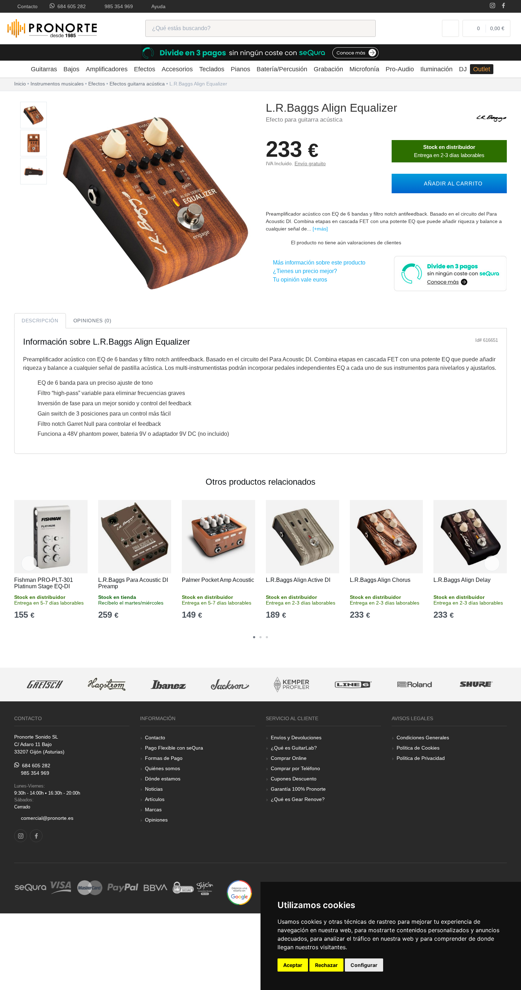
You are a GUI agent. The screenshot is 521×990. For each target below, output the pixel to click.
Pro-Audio (400, 69)
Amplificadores (107, 69)
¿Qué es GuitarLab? (294, 748)
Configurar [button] (364, 965)
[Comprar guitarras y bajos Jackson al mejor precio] (230, 684)
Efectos (144, 69)
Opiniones (156, 820)
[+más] (320, 229)
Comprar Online (289, 758)
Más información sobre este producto (317, 263)
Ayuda (157, 6)
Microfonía (364, 69)
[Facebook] (503, 6)
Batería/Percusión (282, 69)
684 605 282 (70, 6)
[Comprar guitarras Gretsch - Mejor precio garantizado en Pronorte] (45, 684)
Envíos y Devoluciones (296, 737)
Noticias (154, 789)
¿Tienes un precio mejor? (303, 271)
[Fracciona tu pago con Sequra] (450, 273)
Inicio (20, 84)
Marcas (153, 809)
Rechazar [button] (326, 965)
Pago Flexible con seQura (174, 748)
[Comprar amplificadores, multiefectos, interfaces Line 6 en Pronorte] (353, 684)
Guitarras (44, 69)
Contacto (26, 6)
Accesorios (177, 69)
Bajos (71, 69)
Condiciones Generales (423, 737)
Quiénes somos (162, 768)
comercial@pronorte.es (47, 818)
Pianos (240, 69)
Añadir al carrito (451, 183)
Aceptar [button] (292, 965)
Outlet (481, 69)
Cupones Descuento (293, 779)
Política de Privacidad (421, 758)
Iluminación (436, 69)
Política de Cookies (418, 748)
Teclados (211, 69)
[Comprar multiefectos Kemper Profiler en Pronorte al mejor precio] (292, 684)
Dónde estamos (162, 779)
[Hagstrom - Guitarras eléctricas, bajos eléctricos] (107, 684)
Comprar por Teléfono (295, 768)
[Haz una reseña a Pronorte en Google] (239, 892)
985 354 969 (117, 6)
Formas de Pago (164, 758)
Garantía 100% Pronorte (298, 789)
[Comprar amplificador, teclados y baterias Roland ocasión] (415, 684)
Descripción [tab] (40, 320)
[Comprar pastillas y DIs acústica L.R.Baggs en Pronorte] (492, 117)
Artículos (154, 799)
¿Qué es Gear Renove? (298, 799)
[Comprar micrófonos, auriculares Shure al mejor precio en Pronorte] (476, 684)
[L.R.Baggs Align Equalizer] (33, 115)
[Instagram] (492, 6)
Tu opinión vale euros (298, 280)
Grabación (328, 69)
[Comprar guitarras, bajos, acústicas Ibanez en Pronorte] (168, 684)
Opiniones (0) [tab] (92, 320)
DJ (463, 69)
